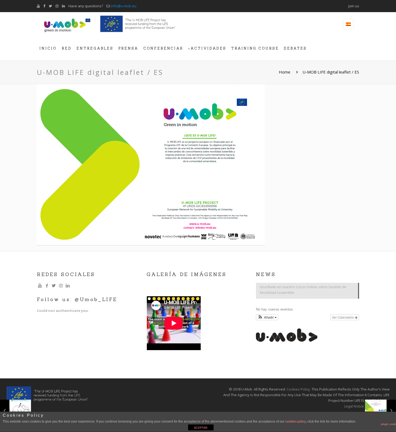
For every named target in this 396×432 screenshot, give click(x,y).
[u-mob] (67, 24)
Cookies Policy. (299, 389)
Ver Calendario (343, 317)
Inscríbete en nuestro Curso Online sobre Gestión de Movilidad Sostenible (303, 289)
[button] (267, 317)
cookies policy (295, 421)
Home (284, 72)
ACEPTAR (200, 427)
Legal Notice (354, 406)
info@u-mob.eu (123, 6)
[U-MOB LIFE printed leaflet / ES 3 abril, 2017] (380, 410)
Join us (353, 6)
